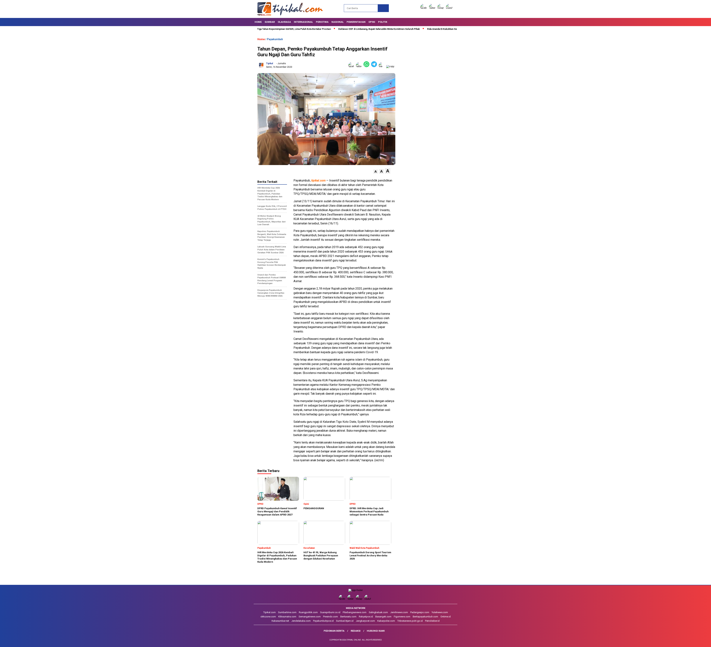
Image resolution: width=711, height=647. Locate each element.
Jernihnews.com (399, 612)
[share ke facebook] (352, 66)
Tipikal (269, 63)
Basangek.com (383, 616)
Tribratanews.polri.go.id (410, 620)
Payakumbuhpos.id (323, 620)
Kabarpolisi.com (386, 620)
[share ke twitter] (359, 66)
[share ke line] (382, 66)
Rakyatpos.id (366, 616)
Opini (371, 22)
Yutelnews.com (440, 612)
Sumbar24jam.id (344, 620)
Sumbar (270, 22)
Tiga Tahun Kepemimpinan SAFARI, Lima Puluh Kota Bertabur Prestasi (264, 29)
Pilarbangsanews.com (354, 612)
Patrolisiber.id (432, 620)
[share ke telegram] (375, 66)
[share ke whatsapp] (367, 66)
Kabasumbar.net (280, 620)
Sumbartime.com (287, 612)
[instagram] (441, 7)
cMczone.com (268, 616)
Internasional (303, 22)
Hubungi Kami (376, 630)
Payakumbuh (275, 39)
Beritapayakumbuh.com (425, 616)
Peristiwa (322, 22)
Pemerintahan (356, 22)
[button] (375, 171)
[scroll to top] (686, 641)
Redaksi (355, 630)
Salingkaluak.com (378, 612)
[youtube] (450, 7)
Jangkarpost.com (365, 620)
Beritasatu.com (348, 616)
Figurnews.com (402, 616)
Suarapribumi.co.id (330, 612)
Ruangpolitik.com (308, 612)
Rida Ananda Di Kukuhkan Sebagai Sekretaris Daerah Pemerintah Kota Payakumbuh (441, 29)
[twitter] (433, 7)
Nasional (337, 22)
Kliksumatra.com (287, 616)
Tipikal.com (269, 612)
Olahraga (284, 22)
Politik (382, 22)
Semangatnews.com (310, 616)
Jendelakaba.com (301, 620)
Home (258, 22)
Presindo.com (330, 616)
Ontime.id (445, 616)
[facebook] (424, 7)
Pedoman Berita (334, 630)
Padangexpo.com (419, 612)
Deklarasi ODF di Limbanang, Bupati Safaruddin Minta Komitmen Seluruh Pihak (349, 29)
